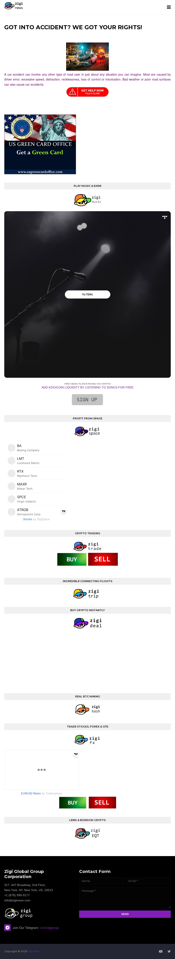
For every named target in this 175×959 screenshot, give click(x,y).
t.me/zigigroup (49, 927)
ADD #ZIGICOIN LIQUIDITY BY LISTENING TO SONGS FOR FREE (87, 387)
